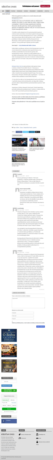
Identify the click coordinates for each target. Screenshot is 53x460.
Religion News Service (18, 66)
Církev (7, 11)
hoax (21, 127)
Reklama (22, 430)
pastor (34, 127)
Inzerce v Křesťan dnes (26, 434)
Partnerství (23, 438)
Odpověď (42, 185)
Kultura (26, 11)
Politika (13, 11)
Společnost (32, 11)
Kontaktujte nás (42, 434)
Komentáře (40, 11)
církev (17, 127)
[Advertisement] (28, 114)
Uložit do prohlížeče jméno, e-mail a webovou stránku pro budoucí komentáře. (28, 322)
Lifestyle (47, 11)
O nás (3, 430)
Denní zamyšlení (6, 13)
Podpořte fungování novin (32, 94)
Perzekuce (19, 11)
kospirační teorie (28, 127)
